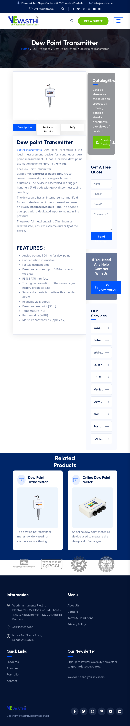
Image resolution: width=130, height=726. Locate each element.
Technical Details (48, 129)
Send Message (101, 237)
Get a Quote (93, 21)
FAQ (72, 127)
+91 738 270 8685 (44, 8)
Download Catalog (105, 142)
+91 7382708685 (108, 287)
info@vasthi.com (103, 3)
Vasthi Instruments (29, 150)
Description (25, 127)
